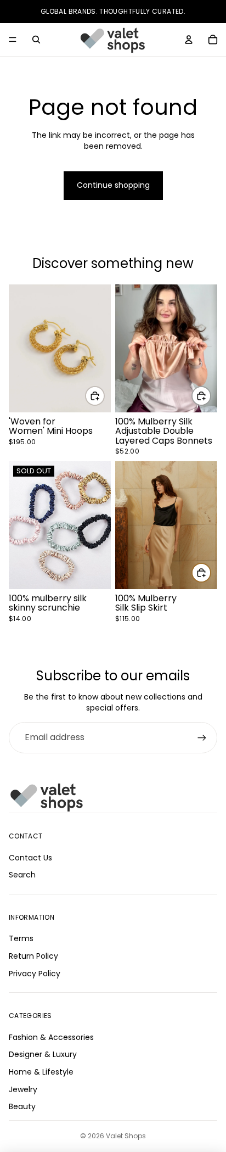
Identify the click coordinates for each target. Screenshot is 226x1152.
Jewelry (23, 1088)
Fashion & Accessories (51, 1036)
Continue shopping (113, 185)
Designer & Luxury (43, 1054)
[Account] (189, 39)
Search (22, 874)
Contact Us (30, 857)
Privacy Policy (34, 973)
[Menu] (12, 39)
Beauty (22, 1106)
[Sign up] (201, 737)
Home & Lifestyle (41, 1071)
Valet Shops (126, 1135)
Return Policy (33, 955)
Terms (21, 938)
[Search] (36, 39)
